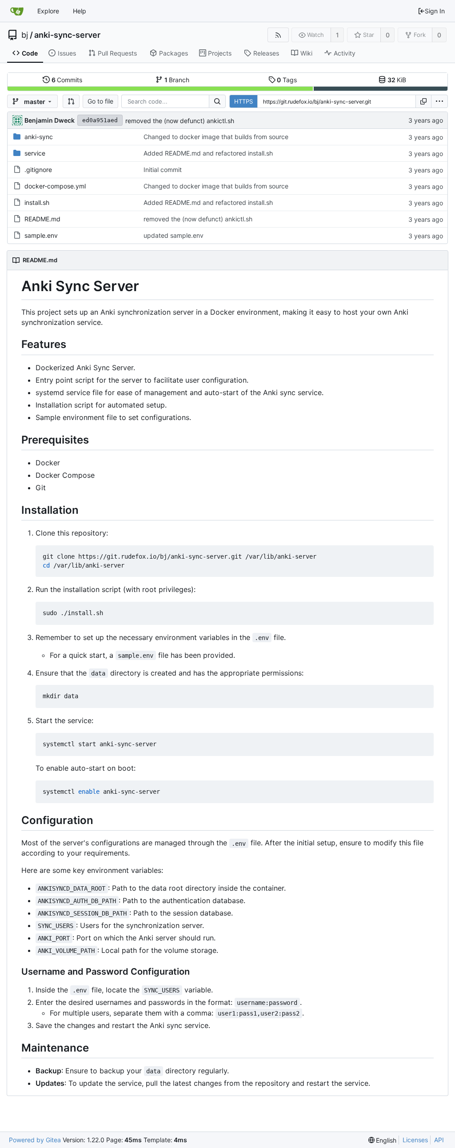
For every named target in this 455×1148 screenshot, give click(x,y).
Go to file (100, 101)
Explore (48, 11)
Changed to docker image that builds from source (216, 136)
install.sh (36, 202)
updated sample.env (174, 235)
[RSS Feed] (277, 35)
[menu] (439, 101)
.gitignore (38, 169)
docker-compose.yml (55, 186)
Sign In (435, 11)
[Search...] (217, 101)
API (439, 1140)
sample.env (41, 235)
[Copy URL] (423, 101)
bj (24, 35)
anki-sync (38, 136)
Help (79, 11)
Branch (177, 80)
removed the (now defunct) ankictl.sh (179, 120)
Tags (287, 80)
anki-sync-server (67, 35)
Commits (67, 80)
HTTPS (243, 101)
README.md (42, 219)
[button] (71, 101)
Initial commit (163, 169)
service (34, 153)
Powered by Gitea (35, 1140)
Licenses (415, 1140)
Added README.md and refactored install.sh (208, 153)
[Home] (16, 11)
